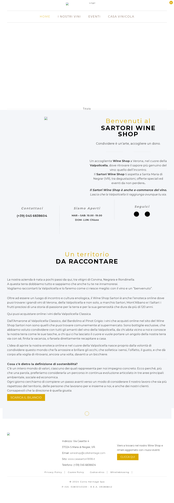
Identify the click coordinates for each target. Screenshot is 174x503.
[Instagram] (147, 214)
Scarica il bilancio (26, 397)
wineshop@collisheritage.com (87, 453)
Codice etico (97, 472)
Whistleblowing (119, 472)
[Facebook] (136, 214)
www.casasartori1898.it (81, 459)
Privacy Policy (53, 472)
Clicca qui (127, 456)
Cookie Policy (76, 472)
